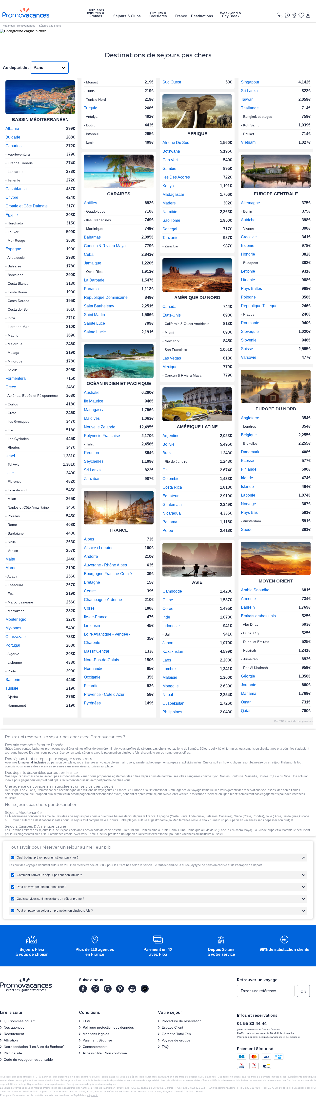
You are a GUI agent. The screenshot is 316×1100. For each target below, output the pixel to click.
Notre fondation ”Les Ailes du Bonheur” (34, 1047)
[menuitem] (95, 13)
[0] (301, 15)
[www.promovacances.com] (25, 13)
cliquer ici (295, 1037)
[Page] (83, 989)
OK (303, 991)
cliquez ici (92, 1095)
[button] (31, 946)
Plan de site (13, 1053)
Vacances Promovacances (19, 25)
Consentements (95, 1047)
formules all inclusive (32, 762)
